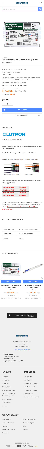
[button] (22, 115)
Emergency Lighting (30, 390)
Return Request (7, 399)
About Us (5, 383)
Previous (2, 279)
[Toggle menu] (3, 3)
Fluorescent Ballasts (31, 383)
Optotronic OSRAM (8, 429)
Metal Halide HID (29, 387)
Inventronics (6, 419)
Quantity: (5, 100)
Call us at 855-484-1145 (22, 350)
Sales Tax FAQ (6, 402)
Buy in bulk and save (20, 85)
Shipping (5, 377)
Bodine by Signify (28, 423)
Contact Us (6, 380)
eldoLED (4, 426)
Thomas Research (8, 423)
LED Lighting (28, 380)
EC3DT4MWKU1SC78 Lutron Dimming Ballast (11, 286)
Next (42, 279)
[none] (22, 34)
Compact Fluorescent (31, 397)
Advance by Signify (29, 419)
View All (25, 429)
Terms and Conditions (9, 390)
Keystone (5, 433)
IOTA (24, 426)
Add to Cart (11, 282)
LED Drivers (28, 377)
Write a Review (7, 63)
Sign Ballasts (28, 393)
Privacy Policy (6, 387)
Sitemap (4, 406)
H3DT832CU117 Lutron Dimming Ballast (33, 286)
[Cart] (41, 3)
